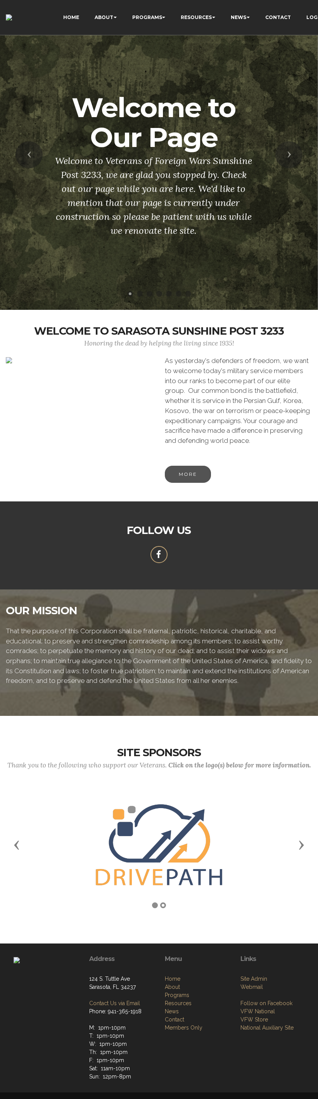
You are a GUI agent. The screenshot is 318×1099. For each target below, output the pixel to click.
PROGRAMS (147, 17)
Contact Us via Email (114, 1003)
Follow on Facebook (266, 1003)
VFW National (257, 1011)
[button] (29, 154)
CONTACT (278, 17)
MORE (188, 474)
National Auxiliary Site (267, 1028)
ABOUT (104, 17)
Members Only (183, 1028)
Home (172, 979)
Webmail (251, 987)
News (172, 1011)
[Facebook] (159, 554)
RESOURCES (196, 17)
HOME (71, 17)
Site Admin (253, 979)
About (172, 987)
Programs (177, 995)
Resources (178, 1003)
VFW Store (254, 1019)
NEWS (238, 17)
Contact (174, 1019)
